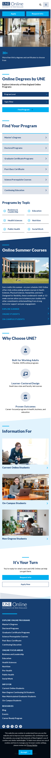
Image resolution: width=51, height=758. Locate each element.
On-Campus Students (13, 319)
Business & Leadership (13, 211)
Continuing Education (14, 190)
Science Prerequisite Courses (17, 179)
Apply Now (25, 584)
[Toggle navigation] (46, 4)
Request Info (37, 14)
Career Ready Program (12, 718)
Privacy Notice (32, 745)
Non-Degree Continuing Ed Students (18, 692)
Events (5, 714)
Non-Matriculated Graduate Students (19, 696)
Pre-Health (7, 670)
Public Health (14, 229)
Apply (13, 14)
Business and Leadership (13, 654)
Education (36, 211)
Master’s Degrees (12, 137)
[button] (40, 4)
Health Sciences (15, 220)
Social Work (37, 229)
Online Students (11, 314)
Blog (4, 710)
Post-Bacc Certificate (14, 169)
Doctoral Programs (13, 148)
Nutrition (36, 220)
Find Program (24, 109)
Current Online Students (13, 688)
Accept (24, 752)
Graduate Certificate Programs (18, 158)
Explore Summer (10, 309)
